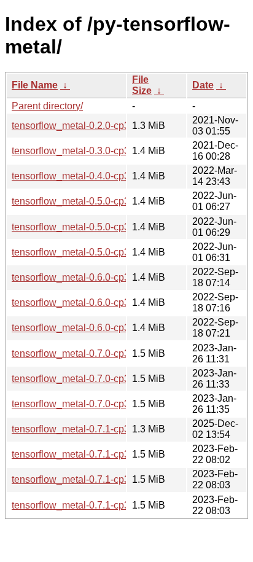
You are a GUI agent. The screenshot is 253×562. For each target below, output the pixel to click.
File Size (142, 85)
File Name (35, 85)
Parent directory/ (47, 106)
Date (203, 85)
